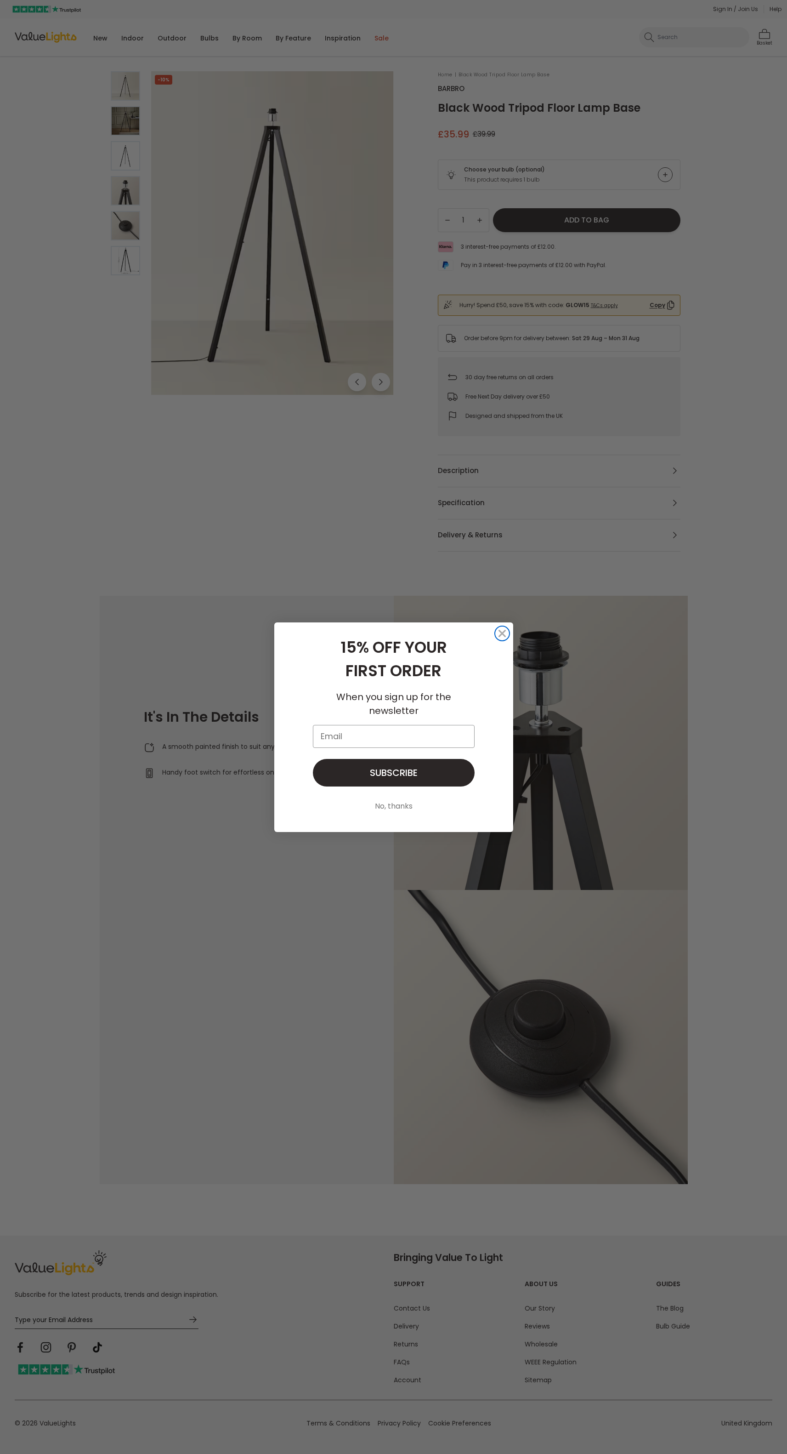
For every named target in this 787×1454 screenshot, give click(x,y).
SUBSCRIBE (394, 772)
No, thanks (394, 806)
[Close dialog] (502, 633)
